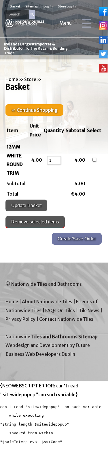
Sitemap (31, 6)
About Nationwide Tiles (47, 301)
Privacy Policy (20, 319)
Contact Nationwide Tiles (66, 319)
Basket (15, 6)
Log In (48, 6)
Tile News (89, 310)
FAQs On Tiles (60, 310)
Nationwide (51, 336)
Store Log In (67, 6)
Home (11, 79)
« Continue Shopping (34, 110)
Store (30, 79)
